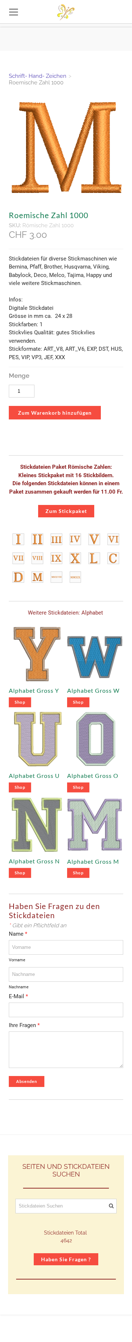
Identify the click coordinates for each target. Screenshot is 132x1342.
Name (18, 934)
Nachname (19, 987)
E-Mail (18, 996)
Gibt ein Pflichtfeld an (37, 925)
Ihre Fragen (24, 1025)
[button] (55, 413)
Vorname (17, 960)
